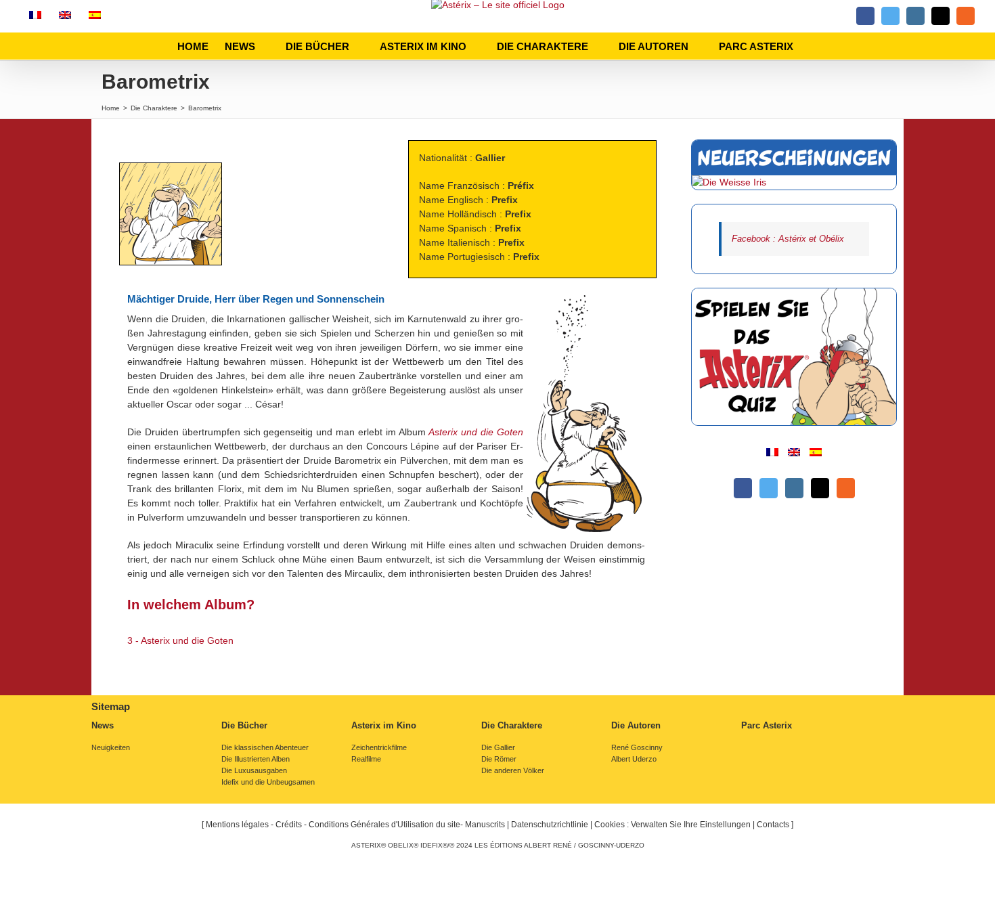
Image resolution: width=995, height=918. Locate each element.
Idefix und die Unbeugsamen (268, 782)
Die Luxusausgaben (254, 770)
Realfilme (366, 759)
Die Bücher (244, 725)
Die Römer (498, 759)
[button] (814, 46)
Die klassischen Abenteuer (265, 747)
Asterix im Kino (383, 725)
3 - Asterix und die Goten (180, 640)
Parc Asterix (766, 725)
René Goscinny (637, 747)
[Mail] (820, 488)
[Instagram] (794, 488)
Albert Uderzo (634, 759)
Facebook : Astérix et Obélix (788, 239)
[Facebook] (743, 488)
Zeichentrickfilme (379, 747)
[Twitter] (768, 488)
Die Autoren (636, 725)
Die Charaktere (511, 725)
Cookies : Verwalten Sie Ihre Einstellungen (672, 824)
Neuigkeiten (110, 747)
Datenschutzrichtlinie (549, 824)
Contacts (773, 824)
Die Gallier (498, 747)
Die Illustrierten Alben (255, 759)
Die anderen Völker (512, 770)
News (102, 725)
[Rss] (846, 488)
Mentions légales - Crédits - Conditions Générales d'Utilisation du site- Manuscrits (355, 824)
